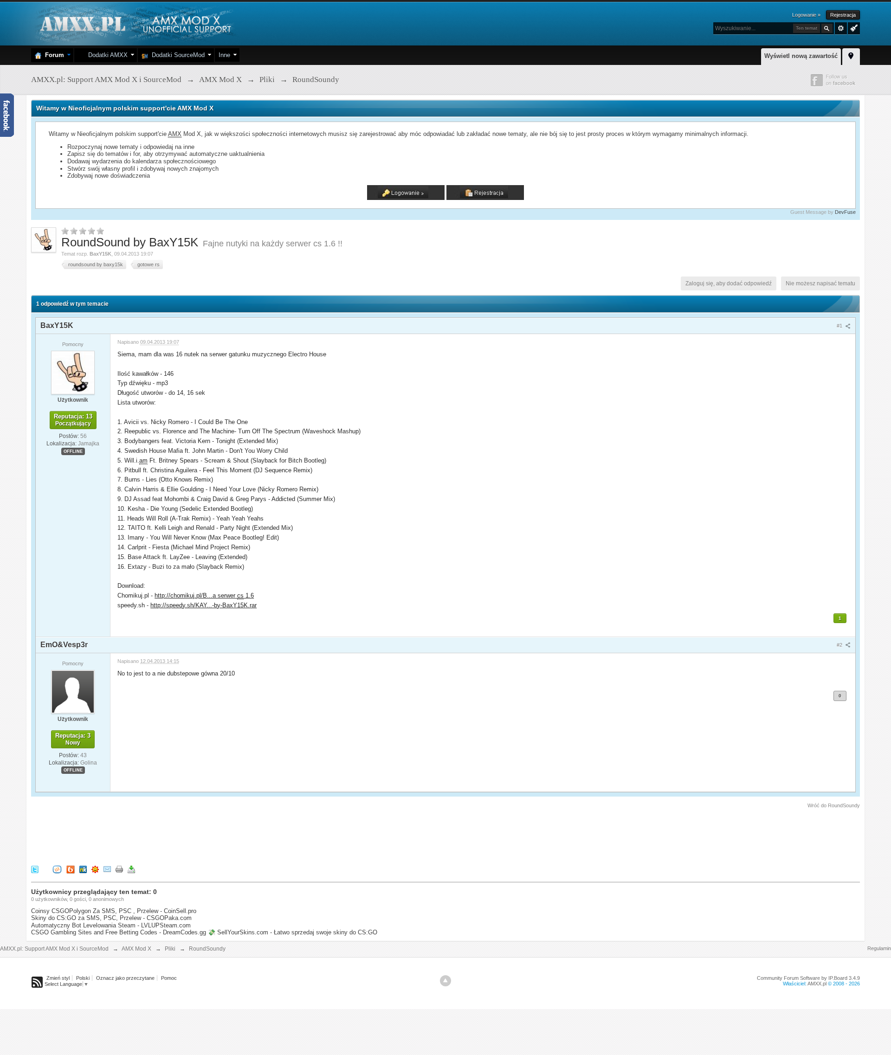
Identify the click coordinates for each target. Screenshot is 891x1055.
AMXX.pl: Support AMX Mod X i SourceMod (54, 949)
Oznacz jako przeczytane (125, 978)
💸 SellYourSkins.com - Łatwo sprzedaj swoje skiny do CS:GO (292, 932)
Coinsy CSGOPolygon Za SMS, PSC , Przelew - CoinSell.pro (113, 910)
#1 (840, 325)
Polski (83, 978)
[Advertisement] (200, 835)
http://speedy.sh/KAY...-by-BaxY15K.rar (203, 605)
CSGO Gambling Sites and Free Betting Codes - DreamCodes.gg (118, 932)
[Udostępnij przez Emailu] (107, 868)
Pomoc (169, 978)
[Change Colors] (853, 27)
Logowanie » (806, 15)
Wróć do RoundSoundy (833, 805)
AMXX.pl (816, 983)
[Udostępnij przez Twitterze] (35, 868)
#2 (840, 645)
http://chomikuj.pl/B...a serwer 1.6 (204, 595)
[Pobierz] (131, 868)
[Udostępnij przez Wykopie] (57, 868)
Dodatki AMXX (106, 54)
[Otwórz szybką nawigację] (851, 55)
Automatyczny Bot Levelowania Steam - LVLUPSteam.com (111, 925)
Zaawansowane (841, 28)
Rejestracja (843, 15)
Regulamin (879, 948)
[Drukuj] (119, 868)
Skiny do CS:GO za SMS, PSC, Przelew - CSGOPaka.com (111, 917)
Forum (52, 54)
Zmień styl (58, 978)
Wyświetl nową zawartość (801, 55)
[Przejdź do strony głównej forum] (134, 22)
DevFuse (845, 212)
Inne (224, 54)
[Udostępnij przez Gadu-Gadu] (95, 868)
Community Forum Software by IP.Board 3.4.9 (808, 978)
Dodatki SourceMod (176, 54)
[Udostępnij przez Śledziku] (83, 868)
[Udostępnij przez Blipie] (70, 868)
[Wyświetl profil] (73, 372)
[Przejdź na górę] (445, 980)
